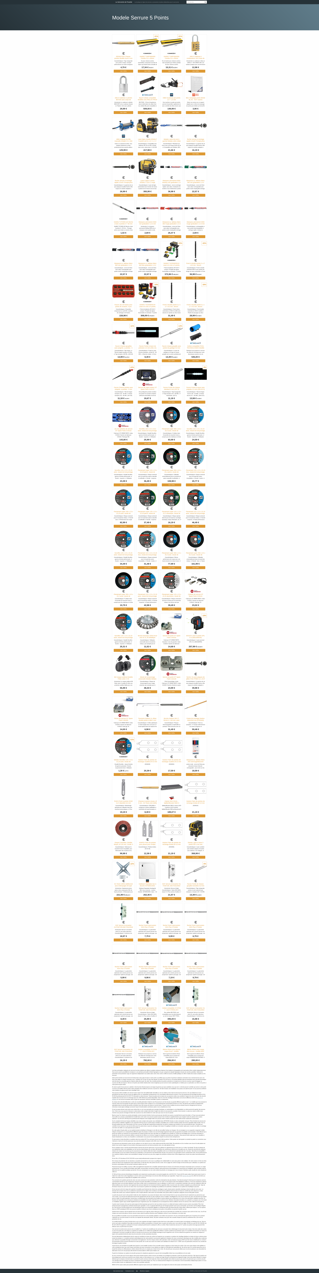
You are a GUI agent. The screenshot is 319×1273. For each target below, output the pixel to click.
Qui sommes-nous (118, 1271)
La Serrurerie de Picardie (123, 2)
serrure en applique (194, 1097)
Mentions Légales (144, 1271)
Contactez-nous (130, 1271)
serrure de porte (186, 1175)
